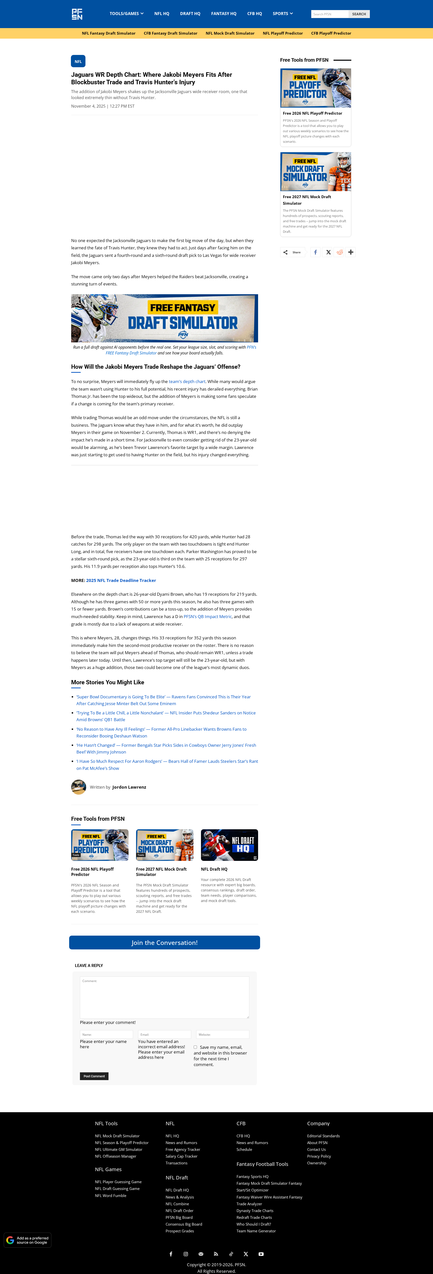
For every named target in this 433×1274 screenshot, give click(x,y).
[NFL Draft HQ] (229, 845)
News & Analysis (180, 1196)
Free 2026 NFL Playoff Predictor (92, 871)
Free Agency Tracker (183, 1149)
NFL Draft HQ (214, 869)
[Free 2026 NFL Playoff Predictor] (100, 845)
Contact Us (316, 1149)
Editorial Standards (323, 1135)
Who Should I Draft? (254, 1224)
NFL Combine (177, 1203)
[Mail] (201, 1254)
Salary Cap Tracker (181, 1156)
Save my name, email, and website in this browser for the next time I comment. (220, 1055)
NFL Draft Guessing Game (117, 1188)
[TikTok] (231, 1254)
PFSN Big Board (179, 1217)
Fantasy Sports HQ (253, 1176)
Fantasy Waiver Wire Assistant (262, 1196)
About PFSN (317, 1142)
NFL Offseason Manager (115, 1156)
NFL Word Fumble (110, 1195)
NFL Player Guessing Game (118, 1181)
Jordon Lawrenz (129, 787)
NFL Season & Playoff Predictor (122, 1142)
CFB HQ (243, 1135)
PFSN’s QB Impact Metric (208, 616)
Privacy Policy (319, 1156)
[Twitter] (327, 252)
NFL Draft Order (179, 1210)
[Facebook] (315, 252)
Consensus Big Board (184, 1224)
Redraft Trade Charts (254, 1217)
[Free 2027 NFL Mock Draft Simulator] (164, 845)
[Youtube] (261, 1254)
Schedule (244, 1149)
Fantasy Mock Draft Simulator (262, 1183)
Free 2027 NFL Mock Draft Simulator (161, 871)
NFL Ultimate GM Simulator (118, 1149)
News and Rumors (181, 1142)
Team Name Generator (256, 1230)
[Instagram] (186, 1254)
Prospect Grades (180, 1230)
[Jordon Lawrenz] (80, 787)
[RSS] (216, 1254)
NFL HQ (172, 1135)
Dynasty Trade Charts (255, 1210)
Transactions (176, 1162)
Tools (76, 855)
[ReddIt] (339, 252)
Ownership (316, 1162)
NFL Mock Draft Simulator (117, 1135)
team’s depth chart (187, 381)
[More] (350, 252)
